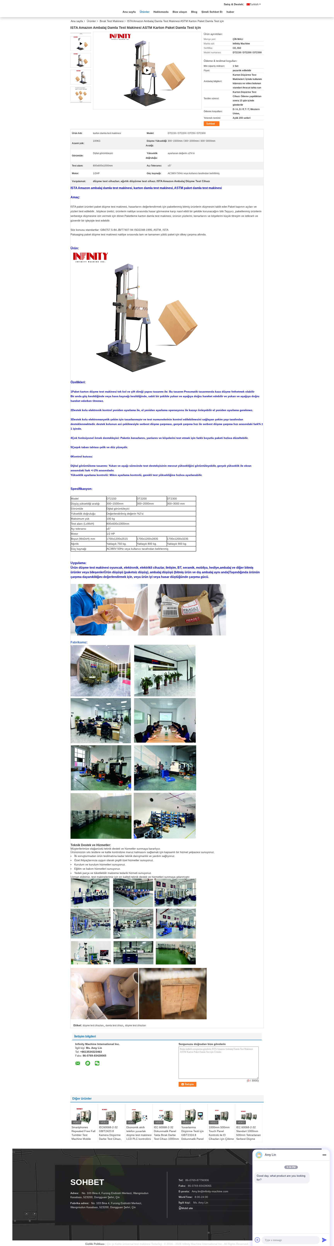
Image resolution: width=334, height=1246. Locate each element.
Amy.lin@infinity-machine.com (210, 1191)
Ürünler (144, 11)
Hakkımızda (161, 11)
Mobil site (187, 1208)
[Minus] (324, 1155)
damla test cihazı (114, 1025)
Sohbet (210, 123)
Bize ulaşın (180, 11)
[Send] (324, 1240)
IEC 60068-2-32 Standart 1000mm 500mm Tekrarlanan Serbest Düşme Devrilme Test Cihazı (248, 1135)
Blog (194, 11)
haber (230, 11)
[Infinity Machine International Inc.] (91, 11)
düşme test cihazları (93, 1025)
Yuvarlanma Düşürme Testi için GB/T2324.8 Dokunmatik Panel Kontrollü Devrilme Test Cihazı (192, 1137)
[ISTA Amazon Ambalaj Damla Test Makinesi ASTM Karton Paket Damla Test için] (80, 60)
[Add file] (257, 1240)
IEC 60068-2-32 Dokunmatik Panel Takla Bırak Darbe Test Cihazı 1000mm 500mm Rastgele (166, 1135)
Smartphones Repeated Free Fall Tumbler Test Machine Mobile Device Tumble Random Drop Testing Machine (83, 1139)
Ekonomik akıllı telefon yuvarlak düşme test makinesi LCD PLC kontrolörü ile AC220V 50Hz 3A (139, 1135)
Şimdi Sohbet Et (211, 11)
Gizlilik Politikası (95, 1243)
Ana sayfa (129, 11)
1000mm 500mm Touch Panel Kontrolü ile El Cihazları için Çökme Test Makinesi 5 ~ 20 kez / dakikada (221, 1137)
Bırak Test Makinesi (112, 21)
